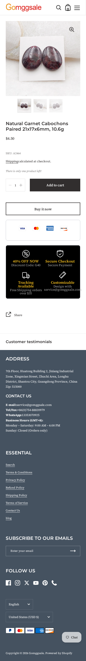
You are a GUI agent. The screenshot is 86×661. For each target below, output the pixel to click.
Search (10, 465)
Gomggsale (36, 653)
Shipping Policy (16, 495)
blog (9, 518)
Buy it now (43, 209)
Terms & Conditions (19, 472)
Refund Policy (15, 487)
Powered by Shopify (58, 653)
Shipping (12, 161)
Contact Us (13, 510)
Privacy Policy (15, 480)
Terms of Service (17, 503)
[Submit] (73, 551)
